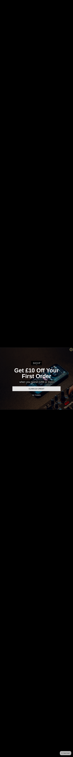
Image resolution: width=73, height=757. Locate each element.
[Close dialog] (71, 349)
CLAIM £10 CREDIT (36, 389)
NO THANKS (36, 395)
